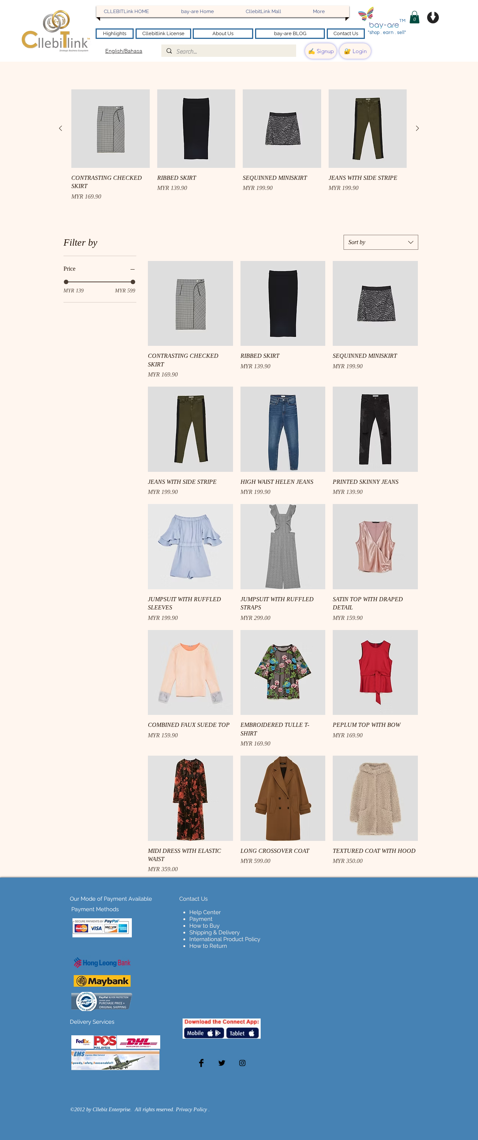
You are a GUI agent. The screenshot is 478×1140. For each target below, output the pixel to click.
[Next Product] (417, 128)
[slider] (66, 281)
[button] (414, 17)
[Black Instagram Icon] (242, 1063)
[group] (239, 145)
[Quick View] (110, 128)
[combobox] (381, 242)
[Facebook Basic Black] (201, 1063)
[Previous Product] (60, 128)
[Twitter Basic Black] (222, 1063)
